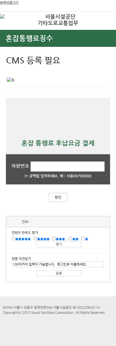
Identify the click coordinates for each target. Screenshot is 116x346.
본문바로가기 (9, 3)
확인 (58, 197)
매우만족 (23, 239)
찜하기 (37, 71)
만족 (44, 239)
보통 (61, 239)
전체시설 (12, 25)
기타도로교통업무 (58, 23)
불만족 (76, 239)
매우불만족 (87, 239)
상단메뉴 (105, 27)
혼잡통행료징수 (29, 38)
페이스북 (20, 71)
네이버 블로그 (28, 71)
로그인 (103, 17)
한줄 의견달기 (21, 259)
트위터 (11, 71)
